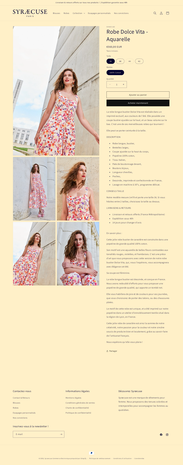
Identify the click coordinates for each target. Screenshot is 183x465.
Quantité (110, 79)
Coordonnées (139, 458)
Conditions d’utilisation (122, 458)
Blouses (16, 402)
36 (111, 61)
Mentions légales (73, 397)
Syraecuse (48, 458)
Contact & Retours (21, 397)
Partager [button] (113, 351)
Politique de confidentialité (78, 412)
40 (131, 62)
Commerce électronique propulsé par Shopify (69, 458)
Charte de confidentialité (77, 407)
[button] (78, 13)
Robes (16, 407)
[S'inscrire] (61, 434)
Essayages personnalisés (24, 412)
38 (120, 61)
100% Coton (115, 72)
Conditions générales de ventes (80, 402)
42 (139, 61)
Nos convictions (20, 417)
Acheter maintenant (138, 103)
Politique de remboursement (100, 458)
